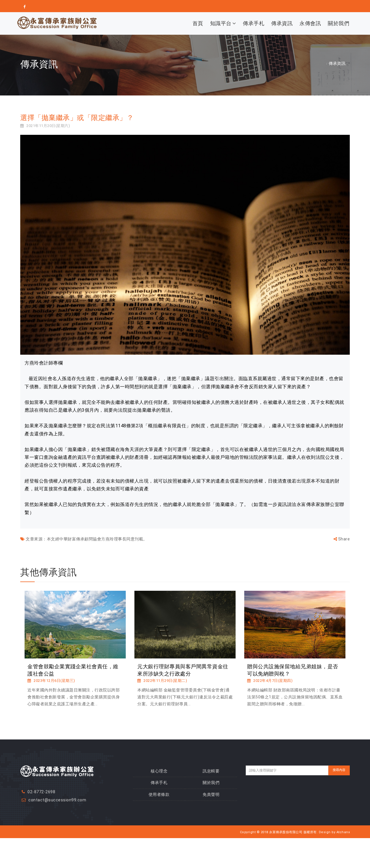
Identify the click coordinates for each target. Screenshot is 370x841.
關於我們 (338, 23)
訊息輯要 (211, 771)
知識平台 (221, 23)
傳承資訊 (282, 23)
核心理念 (159, 771)
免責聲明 (211, 794)
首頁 (198, 23)
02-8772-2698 (41, 792)
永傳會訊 (310, 23)
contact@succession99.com (57, 800)
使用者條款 (159, 794)
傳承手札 (253, 23)
